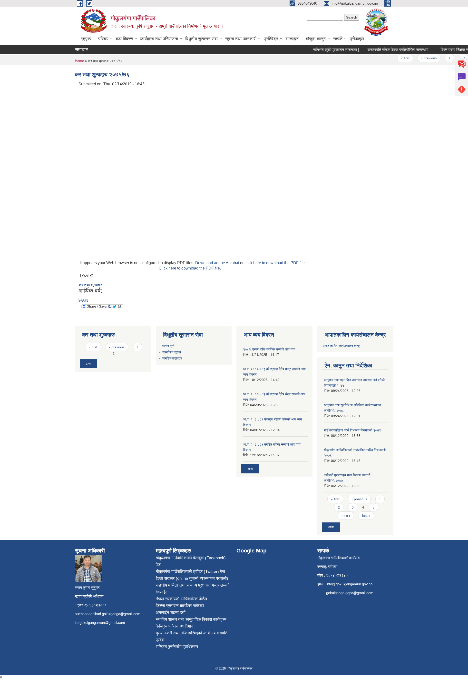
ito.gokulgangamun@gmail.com (100, 622)
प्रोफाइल (357, 38)
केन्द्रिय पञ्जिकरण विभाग (174, 626)
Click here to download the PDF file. (190, 268)
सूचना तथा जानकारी (240, 38)
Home (79, 61)
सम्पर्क (337, 38)
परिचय (103, 38)
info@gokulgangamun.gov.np (349, 584)
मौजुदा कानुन (316, 38)
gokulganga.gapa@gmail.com (349, 593)
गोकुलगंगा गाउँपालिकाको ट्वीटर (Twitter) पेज (190, 571)
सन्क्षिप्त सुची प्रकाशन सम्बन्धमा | (329, 50)
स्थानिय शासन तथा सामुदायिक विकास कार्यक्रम (191, 619)
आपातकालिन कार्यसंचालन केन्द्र (341, 346)
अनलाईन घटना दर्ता (170, 612)
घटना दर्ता (168, 346)
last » (366, 516)
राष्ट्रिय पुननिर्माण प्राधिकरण (177, 646)
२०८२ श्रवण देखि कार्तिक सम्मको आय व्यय (269, 349)
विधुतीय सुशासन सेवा (201, 38)
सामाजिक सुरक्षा (171, 352)
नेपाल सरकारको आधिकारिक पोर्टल (181, 599)
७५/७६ (83, 300)
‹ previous (422, 58)
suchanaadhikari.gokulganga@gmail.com (107, 614)
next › (345, 516)
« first (398, 58)
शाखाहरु (292, 38)
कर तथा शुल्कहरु (90, 285)
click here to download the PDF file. (275, 263)
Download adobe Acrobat (217, 263)
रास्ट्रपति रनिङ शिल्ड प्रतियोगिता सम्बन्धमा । (393, 50)
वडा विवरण (124, 38)
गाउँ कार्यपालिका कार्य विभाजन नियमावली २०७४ (352, 430)
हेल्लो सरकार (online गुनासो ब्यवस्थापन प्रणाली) (192, 578)
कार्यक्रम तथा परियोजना (159, 38)
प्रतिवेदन (271, 38)
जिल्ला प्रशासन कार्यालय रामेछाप (180, 605)
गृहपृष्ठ (86, 38)
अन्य (88, 364)
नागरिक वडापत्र (172, 358)
